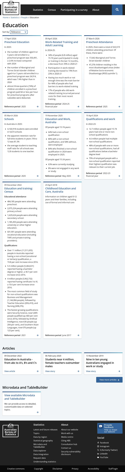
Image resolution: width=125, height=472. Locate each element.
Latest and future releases (45, 429)
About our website (69, 429)
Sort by (6, 32)
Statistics (38, 9)
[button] (117, 9)
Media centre (67, 437)
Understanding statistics (44, 461)
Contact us (66, 448)
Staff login (113, 468)
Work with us (67, 433)
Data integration (41, 454)
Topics (36, 433)
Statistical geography (43, 440)
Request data (39, 458)
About (95, 9)
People (24, 17)
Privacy (75, 468)
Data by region (40, 437)
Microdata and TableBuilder (40, 445)
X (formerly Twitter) (109, 450)
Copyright (38, 468)
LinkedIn (104, 453)
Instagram (104, 446)
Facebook (104, 442)
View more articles (108, 379)
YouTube (104, 457)
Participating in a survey (74, 9)
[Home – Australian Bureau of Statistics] (10, 430)
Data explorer (39, 450)
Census (52, 9)
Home (5, 17)
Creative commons (16, 468)
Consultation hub (69, 444)
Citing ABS (65, 440)
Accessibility (93, 468)
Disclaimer (57, 468)
